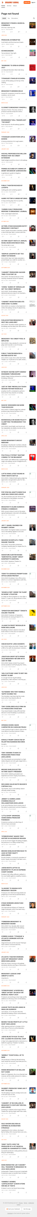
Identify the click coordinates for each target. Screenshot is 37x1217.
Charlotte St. (5, 978)
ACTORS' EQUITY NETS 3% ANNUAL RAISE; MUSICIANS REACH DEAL (14, 242)
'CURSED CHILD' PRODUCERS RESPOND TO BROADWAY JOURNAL (14, 210)
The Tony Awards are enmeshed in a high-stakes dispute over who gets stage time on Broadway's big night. (14, 760)
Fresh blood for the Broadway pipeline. (13, 124)
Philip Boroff (9, 29)
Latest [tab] (4, 18)
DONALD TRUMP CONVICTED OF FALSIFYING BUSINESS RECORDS (13, 741)
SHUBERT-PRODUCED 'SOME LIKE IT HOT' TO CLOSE (14, 1089)
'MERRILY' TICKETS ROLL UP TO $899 (12, 1056)
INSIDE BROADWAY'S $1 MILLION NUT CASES (13, 1071)
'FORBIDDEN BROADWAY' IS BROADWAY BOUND (11, 923)
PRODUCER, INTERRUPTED (10, 40)
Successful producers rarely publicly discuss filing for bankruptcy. (14, 1151)
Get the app (26, 1209)
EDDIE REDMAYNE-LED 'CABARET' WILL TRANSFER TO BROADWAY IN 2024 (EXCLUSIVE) (13, 1167)
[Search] (34, 18)
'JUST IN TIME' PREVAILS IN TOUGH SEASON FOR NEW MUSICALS (13, 388)
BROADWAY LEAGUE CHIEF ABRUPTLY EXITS (11, 975)
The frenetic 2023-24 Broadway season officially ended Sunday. (13, 789)
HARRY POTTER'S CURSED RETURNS (14, 198)
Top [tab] (9, 18)
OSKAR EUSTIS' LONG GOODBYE (13, 644)
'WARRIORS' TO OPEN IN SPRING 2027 (12, 66)
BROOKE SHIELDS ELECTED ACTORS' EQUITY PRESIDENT (11, 770)
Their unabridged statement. (9, 214)
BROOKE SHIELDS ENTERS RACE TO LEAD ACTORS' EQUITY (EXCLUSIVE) (14, 853)
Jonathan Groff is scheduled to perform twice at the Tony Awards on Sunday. (13, 392)
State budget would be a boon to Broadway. (14, 160)
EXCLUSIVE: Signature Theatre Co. (11, 561)
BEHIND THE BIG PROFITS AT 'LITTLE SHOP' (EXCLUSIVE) (14, 1023)
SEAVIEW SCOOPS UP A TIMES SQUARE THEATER (12, 541)
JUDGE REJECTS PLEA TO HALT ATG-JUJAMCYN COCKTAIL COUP (13, 1038)
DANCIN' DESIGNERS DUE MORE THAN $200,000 (12, 406)
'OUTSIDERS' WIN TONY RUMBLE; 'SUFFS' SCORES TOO (13, 693)
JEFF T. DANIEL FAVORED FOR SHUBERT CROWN (11, 526)
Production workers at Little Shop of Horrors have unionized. (12, 823)
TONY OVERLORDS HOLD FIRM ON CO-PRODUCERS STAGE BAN (13, 708)
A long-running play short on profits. (12, 201)
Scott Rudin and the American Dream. (12, 42)
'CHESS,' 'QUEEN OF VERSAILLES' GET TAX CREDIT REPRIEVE (13, 288)
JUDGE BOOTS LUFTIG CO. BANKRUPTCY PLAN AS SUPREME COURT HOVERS (13, 870)
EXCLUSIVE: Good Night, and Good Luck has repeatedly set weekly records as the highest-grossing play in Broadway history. (14, 427)
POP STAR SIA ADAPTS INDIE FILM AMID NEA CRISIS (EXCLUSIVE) (13, 493)
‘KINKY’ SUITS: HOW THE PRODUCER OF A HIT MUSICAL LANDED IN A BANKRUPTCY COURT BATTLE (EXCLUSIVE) (14, 1146)
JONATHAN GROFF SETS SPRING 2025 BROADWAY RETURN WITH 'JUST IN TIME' (13, 659)
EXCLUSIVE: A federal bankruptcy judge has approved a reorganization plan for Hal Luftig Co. (14, 479)
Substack (10, 1213)
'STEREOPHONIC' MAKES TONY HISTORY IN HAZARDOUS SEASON (13, 837)
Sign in (33, 2)
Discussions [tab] (14, 18)
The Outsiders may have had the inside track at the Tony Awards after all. (12, 697)
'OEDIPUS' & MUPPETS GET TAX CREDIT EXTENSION (12, 255)
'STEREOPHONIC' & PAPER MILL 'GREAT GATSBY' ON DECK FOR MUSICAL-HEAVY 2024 (12, 993)
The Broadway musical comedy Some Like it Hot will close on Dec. (13, 1093)
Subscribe (27, 2)
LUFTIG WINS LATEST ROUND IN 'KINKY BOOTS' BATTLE (12, 475)
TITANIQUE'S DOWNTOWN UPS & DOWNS (13, 138)
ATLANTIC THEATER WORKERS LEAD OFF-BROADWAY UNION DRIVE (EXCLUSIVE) (12, 959)
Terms (25, 1203)
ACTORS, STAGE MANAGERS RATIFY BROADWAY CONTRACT (14, 227)
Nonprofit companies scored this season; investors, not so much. (13, 94)
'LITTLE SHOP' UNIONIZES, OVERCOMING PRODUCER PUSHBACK (10, 818)
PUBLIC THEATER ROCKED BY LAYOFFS (11, 186)
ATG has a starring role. (8, 27)
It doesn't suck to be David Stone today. (13, 1188)
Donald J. (4, 744)
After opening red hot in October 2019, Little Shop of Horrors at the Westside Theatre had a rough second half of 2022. (13, 1027)
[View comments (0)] (11, 46)
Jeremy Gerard (10, 44)
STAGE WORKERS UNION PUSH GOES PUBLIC (12, 904)
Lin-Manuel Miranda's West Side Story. (12, 70)
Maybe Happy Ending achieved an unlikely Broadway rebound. (14, 377)
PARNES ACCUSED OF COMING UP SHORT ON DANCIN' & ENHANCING (13, 170)
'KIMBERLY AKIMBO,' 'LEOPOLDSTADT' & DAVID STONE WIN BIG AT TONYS (13, 1184)
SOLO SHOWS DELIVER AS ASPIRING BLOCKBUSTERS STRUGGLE (10, 1126)
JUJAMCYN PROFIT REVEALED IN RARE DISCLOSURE (13, 626)
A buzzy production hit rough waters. (12, 141)
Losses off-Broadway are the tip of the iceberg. (12, 81)
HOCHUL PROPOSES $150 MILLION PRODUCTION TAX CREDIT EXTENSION (13, 156)
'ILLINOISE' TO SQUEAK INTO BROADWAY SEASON (11, 889)
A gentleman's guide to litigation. (11, 173)
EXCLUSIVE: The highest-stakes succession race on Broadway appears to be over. (13, 530)
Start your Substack (14, 1209)
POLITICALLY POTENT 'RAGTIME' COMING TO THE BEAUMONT (13, 456)
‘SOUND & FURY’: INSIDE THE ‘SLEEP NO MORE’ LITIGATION (14, 593)
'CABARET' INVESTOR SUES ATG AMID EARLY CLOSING (12, 303)
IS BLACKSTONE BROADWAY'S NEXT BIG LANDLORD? (12, 321)
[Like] (2, 218)
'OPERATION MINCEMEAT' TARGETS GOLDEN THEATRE (14, 612)
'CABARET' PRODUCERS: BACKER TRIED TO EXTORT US (13, 273)
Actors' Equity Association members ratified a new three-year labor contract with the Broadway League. (14, 231)
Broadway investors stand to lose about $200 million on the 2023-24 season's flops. (13, 630)
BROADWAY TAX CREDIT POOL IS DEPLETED (13, 340)
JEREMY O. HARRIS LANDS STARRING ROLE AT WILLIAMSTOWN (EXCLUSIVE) (12, 801)
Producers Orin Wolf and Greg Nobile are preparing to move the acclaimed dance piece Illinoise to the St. (13, 893)
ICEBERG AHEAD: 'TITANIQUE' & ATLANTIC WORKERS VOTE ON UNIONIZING (12, 938)
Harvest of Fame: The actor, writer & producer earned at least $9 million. (12, 110)
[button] (3, 6)
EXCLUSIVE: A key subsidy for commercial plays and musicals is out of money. (13, 344)
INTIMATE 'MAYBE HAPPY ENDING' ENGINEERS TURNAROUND (13, 373)
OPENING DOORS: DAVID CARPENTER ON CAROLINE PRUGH (13, 726)
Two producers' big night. (9, 53)
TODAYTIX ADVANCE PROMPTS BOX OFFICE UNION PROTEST (14, 575)
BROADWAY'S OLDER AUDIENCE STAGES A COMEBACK (12, 508)
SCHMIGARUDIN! (7, 51)
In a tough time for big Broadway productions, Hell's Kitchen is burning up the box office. (13, 678)
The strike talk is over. (7, 245)
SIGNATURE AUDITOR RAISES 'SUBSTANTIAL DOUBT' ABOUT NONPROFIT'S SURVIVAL (12, 557)
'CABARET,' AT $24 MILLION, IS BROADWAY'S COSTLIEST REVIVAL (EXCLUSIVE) (13, 1105)
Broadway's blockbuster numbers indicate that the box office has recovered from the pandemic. (13, 445)
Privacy (21, 1203)
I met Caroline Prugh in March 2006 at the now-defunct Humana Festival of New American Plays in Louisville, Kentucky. (13, 730)
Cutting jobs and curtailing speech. (11, 190)
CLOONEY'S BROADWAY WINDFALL (14, 107)
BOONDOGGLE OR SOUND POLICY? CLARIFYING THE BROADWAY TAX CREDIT (14, 422)
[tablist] (10, 18)
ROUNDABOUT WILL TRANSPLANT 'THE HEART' (13, 121)
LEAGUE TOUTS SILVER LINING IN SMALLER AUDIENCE (13, 1008)
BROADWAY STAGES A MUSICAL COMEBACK (13, 24)
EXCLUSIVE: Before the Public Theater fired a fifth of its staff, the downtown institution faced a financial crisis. (14, 647)
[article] (18, 27)
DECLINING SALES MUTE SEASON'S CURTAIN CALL (14, 785)
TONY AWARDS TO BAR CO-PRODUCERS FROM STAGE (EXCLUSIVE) (11, 755)
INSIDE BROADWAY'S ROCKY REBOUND (11, 441)
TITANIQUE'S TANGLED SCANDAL (13, 78)
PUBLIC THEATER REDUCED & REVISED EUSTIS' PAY (11, 354)
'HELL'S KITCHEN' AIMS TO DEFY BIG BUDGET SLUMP (14, 674)
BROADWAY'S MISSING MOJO (12, 91)
